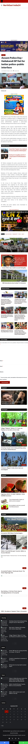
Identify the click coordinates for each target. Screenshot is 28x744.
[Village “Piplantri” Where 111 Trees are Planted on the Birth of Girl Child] (4, 638)
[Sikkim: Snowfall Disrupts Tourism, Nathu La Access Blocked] (4, 686)
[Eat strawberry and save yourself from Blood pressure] (4, 507)
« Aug (2, 725)
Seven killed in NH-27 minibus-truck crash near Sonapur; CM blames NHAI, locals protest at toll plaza (13, 247)
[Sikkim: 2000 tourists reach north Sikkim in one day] (4, 694)
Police (19, 234)
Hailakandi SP (15, 234)
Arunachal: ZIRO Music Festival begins (12, 533)
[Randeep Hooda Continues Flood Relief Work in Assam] (7, 325)
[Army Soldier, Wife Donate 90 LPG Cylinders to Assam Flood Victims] (7, 310)
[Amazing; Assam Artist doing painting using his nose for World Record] (4, 623)
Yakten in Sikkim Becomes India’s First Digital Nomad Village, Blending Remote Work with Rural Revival (18, 680)
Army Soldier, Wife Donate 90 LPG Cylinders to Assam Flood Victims (7, 316)
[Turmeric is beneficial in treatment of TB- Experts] (4, 660)
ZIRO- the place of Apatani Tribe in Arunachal (14, 611)
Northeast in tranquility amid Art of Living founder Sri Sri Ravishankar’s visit (17, 156)
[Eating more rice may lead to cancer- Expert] (4, 666)
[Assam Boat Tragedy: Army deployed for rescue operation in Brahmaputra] (4, 150)
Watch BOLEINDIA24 (14, 209)
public (23, 234)
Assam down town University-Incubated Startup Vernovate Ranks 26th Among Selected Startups (6, 302)
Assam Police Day (8, 234)
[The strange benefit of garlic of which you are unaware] (4, 501)
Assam (3, 55)
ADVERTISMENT (14, 40)
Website (1, 371)
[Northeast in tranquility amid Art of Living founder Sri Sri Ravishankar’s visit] (4, 156)
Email (1, 366)
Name (1, 360)
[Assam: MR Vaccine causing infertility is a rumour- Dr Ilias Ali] (4, 653)
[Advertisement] (14, 22)
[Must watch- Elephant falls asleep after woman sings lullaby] (4, 630)
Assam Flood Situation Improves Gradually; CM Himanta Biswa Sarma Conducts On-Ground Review (20, 317)
